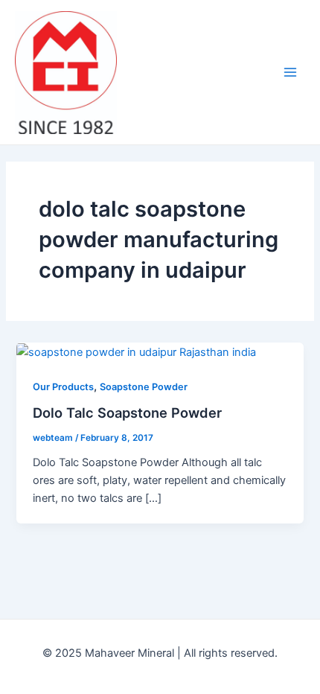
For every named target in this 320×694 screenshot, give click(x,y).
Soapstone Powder (144, 386)
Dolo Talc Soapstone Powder (127, 412)
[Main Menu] (290, 72)
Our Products (63, 386)
